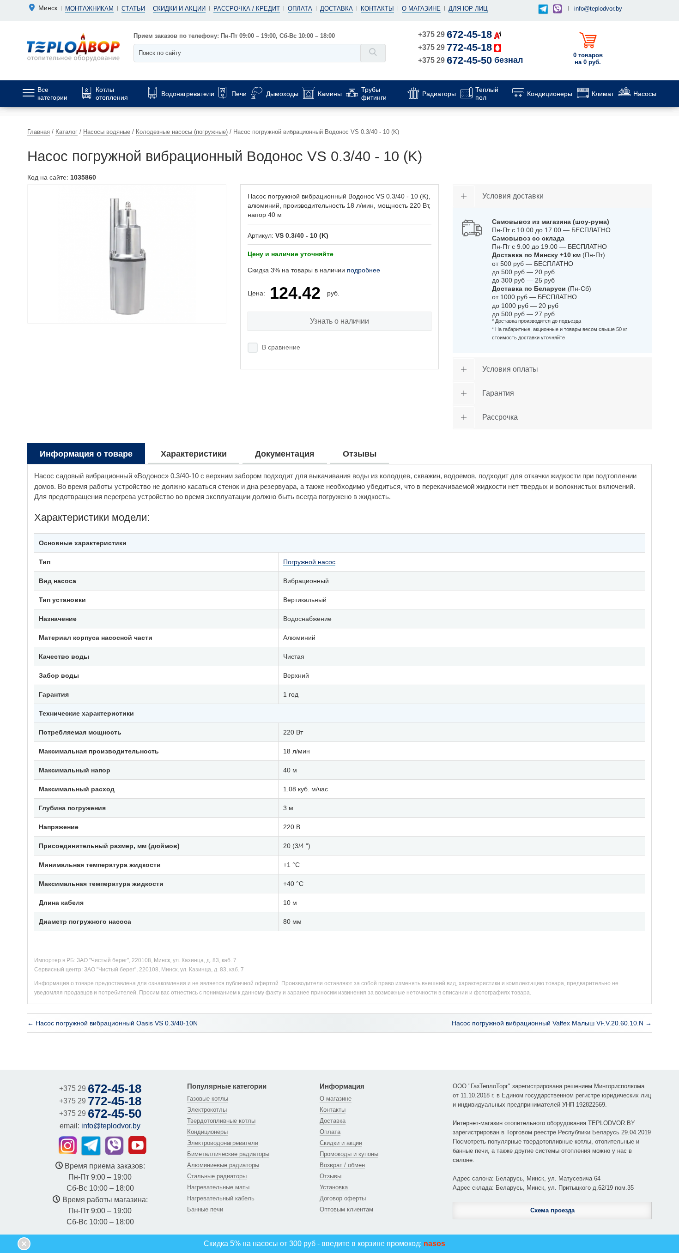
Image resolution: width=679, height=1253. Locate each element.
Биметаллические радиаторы (228, 1154)
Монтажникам (89, 8)
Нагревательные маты (218, 1187)
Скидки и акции (179, 8)
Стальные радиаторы (217, 1176)
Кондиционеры (207, 1131)
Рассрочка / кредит (246, 8)
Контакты (377, 8)
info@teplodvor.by (598, 8)
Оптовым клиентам (346, 1209)
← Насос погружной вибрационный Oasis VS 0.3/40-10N (112, 1023)
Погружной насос (309, 562)
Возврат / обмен (342, 1165)
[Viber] (557, 8)
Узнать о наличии (339, 321)
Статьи (133, 8)
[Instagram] (68, 1145)
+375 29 (455, 34)
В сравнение (281, 347)
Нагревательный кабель (221, 1198)
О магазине (421, 8)
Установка (334, 1187)
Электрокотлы (207, 1109)
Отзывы (330, 1176)
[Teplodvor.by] (73, 46)
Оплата (300, 8)
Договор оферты (343, 1198)
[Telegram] (543, 9)
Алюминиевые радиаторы (223, 1165)
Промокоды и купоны (349, 1154)
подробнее (363, 270)
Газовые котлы (207, 1098)
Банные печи (205, 1209)
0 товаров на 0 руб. (588, 59)
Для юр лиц (468, 8)
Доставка (336, 8)
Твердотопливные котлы (221, 1120)
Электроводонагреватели (222, 1142)
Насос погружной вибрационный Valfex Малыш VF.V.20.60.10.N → (552, 1023)
